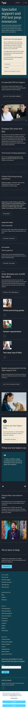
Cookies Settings (14, 698)
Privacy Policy (13, 695)
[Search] (23, 2)
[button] (25, 486)
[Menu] (25, 2)
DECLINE (14, 701)
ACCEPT (14, 705)
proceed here (11, 144)
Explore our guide (6, 182)
